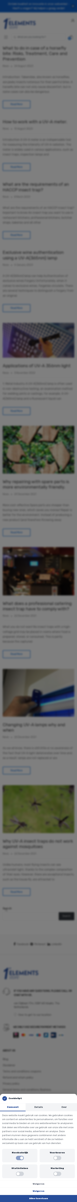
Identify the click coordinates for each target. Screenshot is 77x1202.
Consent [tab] (13, 1107)
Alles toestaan (38, 1198)
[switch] (20, 1158)
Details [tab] (38, 1107)
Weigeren (38, 1184)
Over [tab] (64, 1107)
